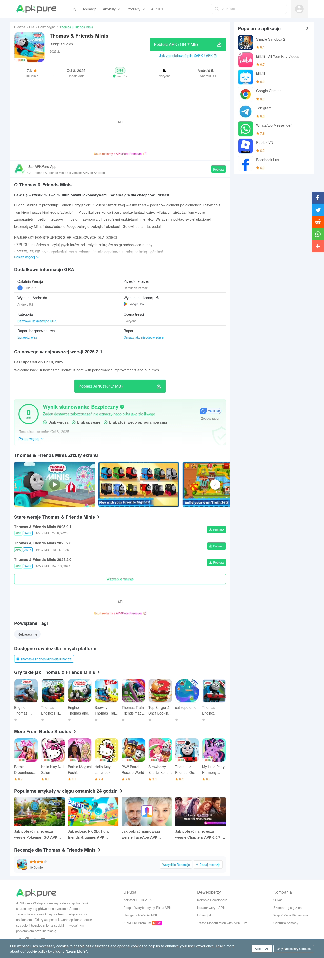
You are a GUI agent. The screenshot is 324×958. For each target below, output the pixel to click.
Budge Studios (61, 43)
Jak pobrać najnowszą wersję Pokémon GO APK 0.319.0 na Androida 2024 (36, 834)
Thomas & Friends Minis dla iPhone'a (46, 658)
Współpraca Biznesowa (290, 915)
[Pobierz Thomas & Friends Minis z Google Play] (134, 304)
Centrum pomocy (285, 922)
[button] (120, 72)
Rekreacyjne (47, 27)
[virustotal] (122, 406)
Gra (31, 27)
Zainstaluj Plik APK (137, 899)
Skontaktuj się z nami (289, 907)
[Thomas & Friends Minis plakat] (138, 484)
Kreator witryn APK (211, 907)
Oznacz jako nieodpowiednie (144, 337)
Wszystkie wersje (120, 578)
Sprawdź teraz (27, 337)
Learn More (76, 951)
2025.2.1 (31, 288)
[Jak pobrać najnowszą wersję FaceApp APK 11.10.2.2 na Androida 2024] (147, 811)
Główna (19, 27)
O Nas (278, 899)
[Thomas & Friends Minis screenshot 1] (222, 484)
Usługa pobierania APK (140, 915)
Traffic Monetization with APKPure (222, 922)
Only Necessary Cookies (294, 948)
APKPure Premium (137, 922)
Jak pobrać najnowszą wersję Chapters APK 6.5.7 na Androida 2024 (200, 834)
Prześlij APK (206, 915)
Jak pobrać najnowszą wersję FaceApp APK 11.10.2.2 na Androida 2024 (145, 834)
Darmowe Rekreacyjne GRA (36, 320)
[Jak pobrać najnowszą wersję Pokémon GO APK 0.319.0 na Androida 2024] (39, 811)
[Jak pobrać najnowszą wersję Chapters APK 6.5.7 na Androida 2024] (200, 811)
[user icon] (299, 9)
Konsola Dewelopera (212, 899)
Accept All (262, 948)
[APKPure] (36, 9)
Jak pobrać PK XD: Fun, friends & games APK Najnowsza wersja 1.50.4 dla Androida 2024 (92, 834)
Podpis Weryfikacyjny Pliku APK (147, 907)
